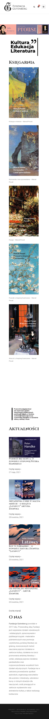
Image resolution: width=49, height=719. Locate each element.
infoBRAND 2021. (34, 709)
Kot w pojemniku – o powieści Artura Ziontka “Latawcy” (24, 549)
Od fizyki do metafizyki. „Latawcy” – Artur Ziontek (23, 591)
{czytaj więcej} (15, 611)
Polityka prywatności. (24, 713)
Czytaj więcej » (15, 469)
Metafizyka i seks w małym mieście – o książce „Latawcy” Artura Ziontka (24, 505)
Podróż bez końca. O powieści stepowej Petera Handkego (24, 461)
